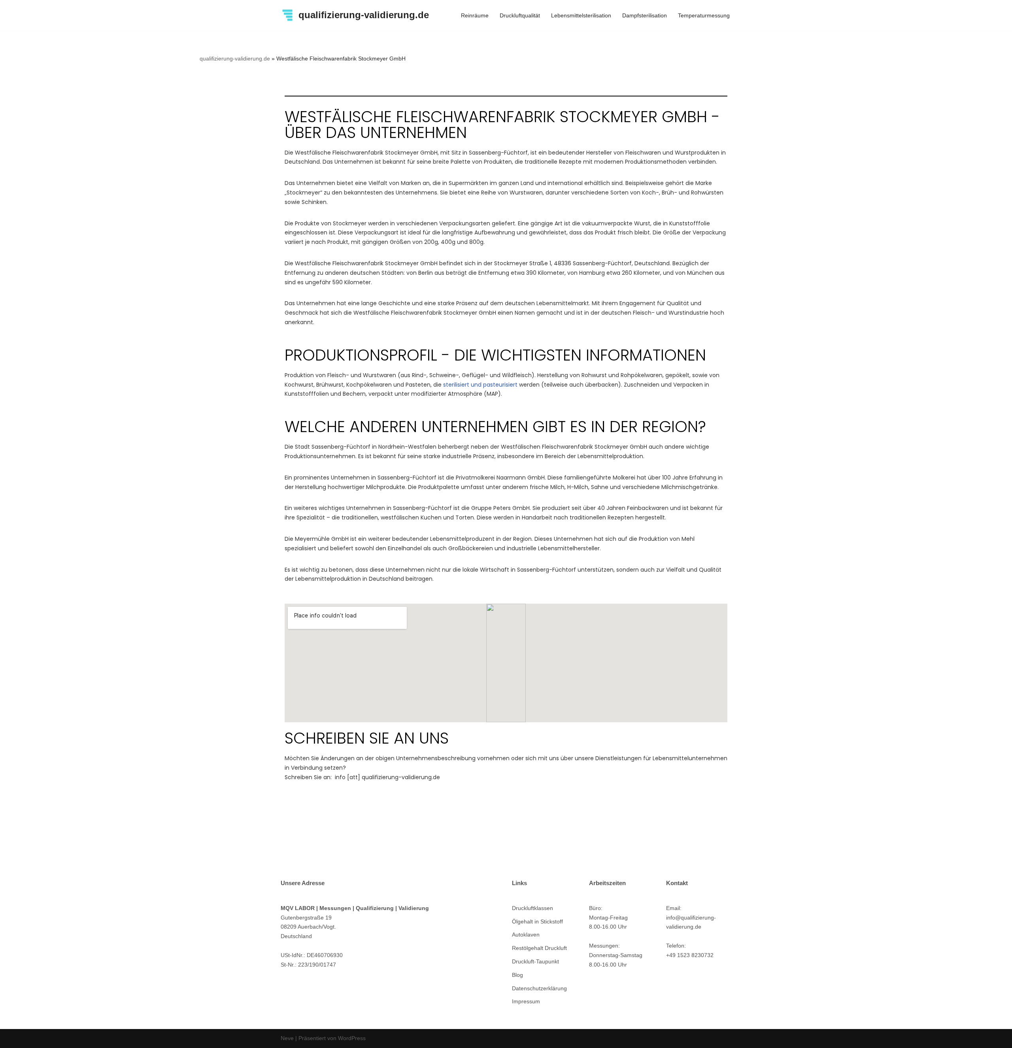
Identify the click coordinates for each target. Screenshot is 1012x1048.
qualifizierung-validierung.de (235, 58)
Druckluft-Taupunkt (535, 961)
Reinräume (475, 15)
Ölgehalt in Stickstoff (537, 921)
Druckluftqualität (520, 15)
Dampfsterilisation (644, 15)
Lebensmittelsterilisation (581, 15)
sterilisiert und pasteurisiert (480, 385)
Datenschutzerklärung (539, 988)
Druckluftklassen (532, 908)
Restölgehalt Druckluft (539, 948)
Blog (517, 975)
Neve (287, 1038)
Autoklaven (526, 934)
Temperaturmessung (704, 15)
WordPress (352, 1038)
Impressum (526, 1001)
